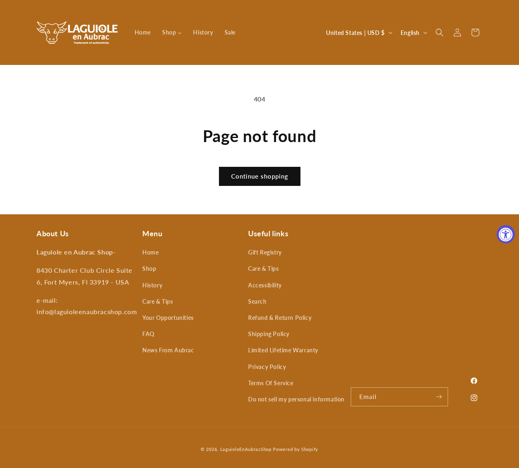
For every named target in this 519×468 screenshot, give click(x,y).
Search (257, 301)
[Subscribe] (439, 396)
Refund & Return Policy (279, 317)
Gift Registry (265, 252)
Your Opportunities (168, 317)
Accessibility (265, 285)
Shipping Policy (269, 333)
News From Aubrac (168, 350)
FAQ (148, 333)
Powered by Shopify (295, 449)
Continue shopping (259, 176)
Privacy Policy (267, 366)
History (152, 285)
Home (150, 252)
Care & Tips (157, 301)
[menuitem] (143, 32)
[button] (439, 32)
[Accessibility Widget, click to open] (506, 234)
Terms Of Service (271, 383)
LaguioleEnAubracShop (246, 449)
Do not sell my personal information (296, 399)
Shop (149, 268)
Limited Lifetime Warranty (283, 350)
